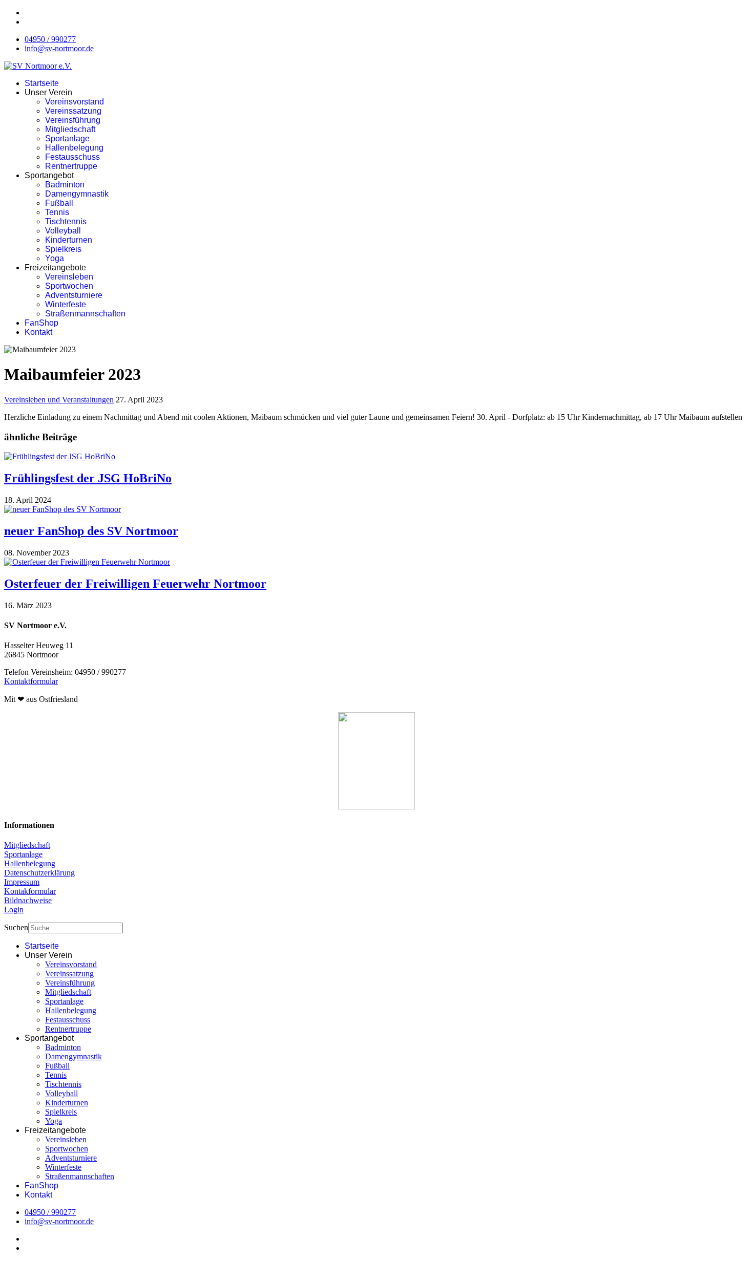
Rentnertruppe (71, 166)
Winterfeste (65, 304)
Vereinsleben (69, 276)
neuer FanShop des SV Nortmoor (91, 531)
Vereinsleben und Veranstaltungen (59, 399)
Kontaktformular (31, 681)
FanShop (41, 322)
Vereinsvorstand (74, 101)
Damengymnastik (77, 193)
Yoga (54, 258)
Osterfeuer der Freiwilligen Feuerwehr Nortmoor (135, 583)
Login (14, 909)
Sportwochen (69, 286)
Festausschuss (72, 157)
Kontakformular (30, 891)
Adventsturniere (73, 295)
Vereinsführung (72, 120)
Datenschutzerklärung (39, 872)
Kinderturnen (68, 240)
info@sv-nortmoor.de (59, 48)
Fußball (59, 203)
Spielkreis (63, 249)
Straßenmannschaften (85, 313)
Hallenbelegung (74, 147)
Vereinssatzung (73, 110)
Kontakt (38, 332)
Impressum (21, 882)
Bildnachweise (28, 900)
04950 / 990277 (50, 39)
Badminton (65, 184)
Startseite (42, 83)
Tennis (57, 212)
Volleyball (63, 230)
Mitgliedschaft (70, 129)
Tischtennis (66, 221)
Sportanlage (67, 138)
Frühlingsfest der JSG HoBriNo (88, 478)
